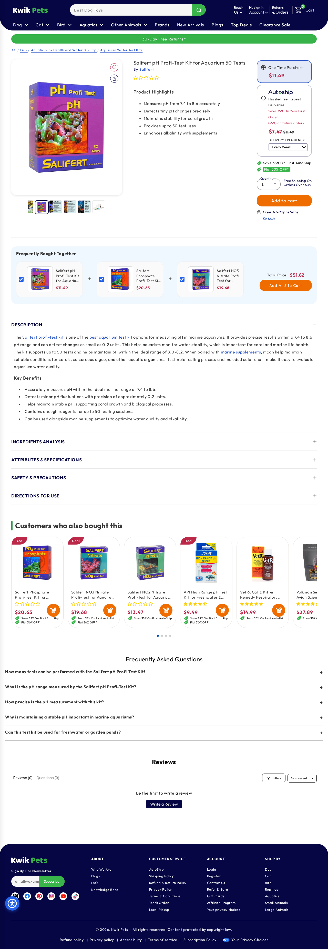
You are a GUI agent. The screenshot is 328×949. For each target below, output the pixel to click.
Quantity (266, 178)
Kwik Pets (119, 929)
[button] (304, 8)
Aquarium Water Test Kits (121, 50)
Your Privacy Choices (249, 939)
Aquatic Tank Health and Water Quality (64, 50)
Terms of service (162, 939)
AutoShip (156, 869)
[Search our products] (199, 10)
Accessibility (131, 939)
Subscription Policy (200, 939)
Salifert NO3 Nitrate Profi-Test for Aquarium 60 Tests (93, 595)
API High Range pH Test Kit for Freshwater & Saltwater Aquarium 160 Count (206, 595)
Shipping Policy (161, 876)
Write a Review (164, 804)
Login (211, 869)
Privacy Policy (160, 889)
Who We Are (101, 869)
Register (214, 876)
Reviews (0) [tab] (23, 778)
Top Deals (241, 24)
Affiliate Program (221, 902)
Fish (24, 50)
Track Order (159, 902)
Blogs (217, 24)
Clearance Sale (274, 24)
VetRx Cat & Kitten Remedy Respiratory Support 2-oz (259, 595)
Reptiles (271, 889)
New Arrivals (190, 24)
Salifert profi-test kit (43, 337)
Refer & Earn (217, 889)
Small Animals (276, 902)
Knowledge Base (104, 889)
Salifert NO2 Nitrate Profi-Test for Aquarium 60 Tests (149, 595)
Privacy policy (102, 939)
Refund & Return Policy (168, 882)
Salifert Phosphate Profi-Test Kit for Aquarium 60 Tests (32, 595)
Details (269, 218)
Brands (162, 24)
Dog (268, 869)
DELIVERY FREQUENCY (287, 140)
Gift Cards (215, 896)
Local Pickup (159, 909)
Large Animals (277, 909)
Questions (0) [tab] (48, 778)
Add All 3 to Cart (285, 285)
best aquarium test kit (110, 337)
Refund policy (72, 939)
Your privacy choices (223, 909)
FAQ (94, 882)
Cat (268, 876)
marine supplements (241, 351)
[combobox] (138, 10)
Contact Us (216, 882)
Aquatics (272, 896)
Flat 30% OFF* (276, 169)
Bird (268, 882)
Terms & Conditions (165, 896)
